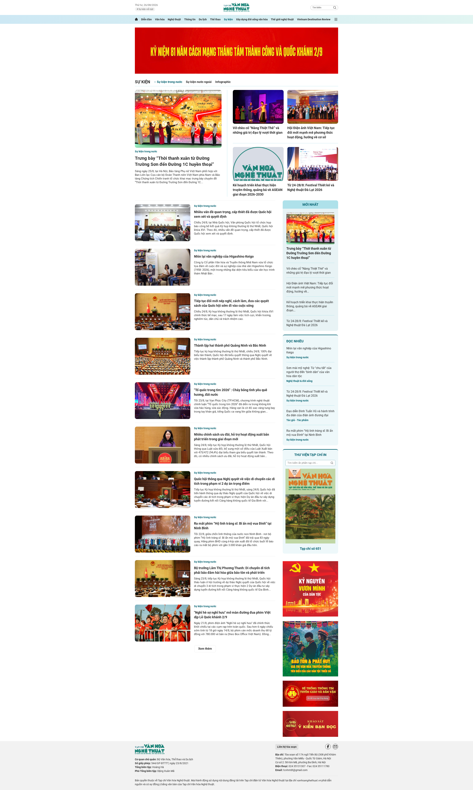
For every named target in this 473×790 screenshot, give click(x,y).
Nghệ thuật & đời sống (299, 380)
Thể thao (215, 19)
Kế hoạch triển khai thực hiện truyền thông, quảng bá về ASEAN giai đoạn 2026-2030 (258, 189)
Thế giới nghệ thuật (282, 19)
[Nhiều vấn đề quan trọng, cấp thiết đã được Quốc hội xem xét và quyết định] (162, 222)
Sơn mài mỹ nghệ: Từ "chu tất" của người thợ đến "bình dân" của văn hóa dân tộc (308, 372)
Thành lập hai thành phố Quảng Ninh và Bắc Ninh (230, 345)
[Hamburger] (336, 19)
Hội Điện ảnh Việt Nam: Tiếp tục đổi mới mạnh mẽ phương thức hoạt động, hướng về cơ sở (311, 132)
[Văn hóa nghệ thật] (149, 753)
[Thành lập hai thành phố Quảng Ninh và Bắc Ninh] (162, 356)
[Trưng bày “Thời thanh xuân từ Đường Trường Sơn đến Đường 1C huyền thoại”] (178, 119)
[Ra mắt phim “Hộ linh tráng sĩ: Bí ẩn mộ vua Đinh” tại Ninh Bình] (162, 534)
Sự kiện (228, 19)
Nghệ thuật (174, 19)
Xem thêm (205, 648)
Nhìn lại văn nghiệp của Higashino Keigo (224, 256)
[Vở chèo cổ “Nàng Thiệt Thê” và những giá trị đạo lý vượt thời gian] (258, 107)
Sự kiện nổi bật (145, 9)
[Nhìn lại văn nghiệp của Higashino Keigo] (162, 267)
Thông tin (189, 19)
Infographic (223, 82)
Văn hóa (160, 19)
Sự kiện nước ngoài (199, 82)
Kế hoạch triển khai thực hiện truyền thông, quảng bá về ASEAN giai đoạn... (309, 306)
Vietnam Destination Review (313, 19)
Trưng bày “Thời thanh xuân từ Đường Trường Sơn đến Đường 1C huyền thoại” (308, 253)
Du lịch (203, 19)
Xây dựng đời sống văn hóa (252, 19)
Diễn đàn (146, 19)
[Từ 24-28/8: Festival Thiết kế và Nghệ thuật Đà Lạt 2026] (312, 164)
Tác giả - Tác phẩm (297, 420)
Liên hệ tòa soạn (287, 746)
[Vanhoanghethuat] (136, 19)
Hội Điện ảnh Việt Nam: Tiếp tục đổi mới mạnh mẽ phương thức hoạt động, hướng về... (309, 287)
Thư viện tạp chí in (310, 455)
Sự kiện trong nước (169, 82)
